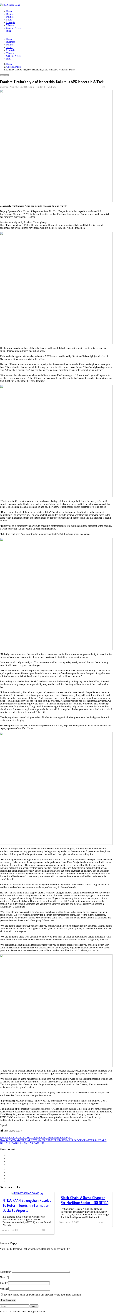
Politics (9, 16)
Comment (6, 1271)
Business (10, 14)
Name (4, 1277)
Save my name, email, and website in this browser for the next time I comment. (42, 1294)
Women (10, 25)
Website (4, 1288)
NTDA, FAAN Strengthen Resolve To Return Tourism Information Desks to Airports (26, 1205)
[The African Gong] (10, 4)
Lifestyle (10, 22)
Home (9, 11)
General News (13, 28)
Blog (8, 31)
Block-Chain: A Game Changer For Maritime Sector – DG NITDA (84, 1200)
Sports (9, 19)
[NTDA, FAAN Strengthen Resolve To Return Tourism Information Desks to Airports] (27, 1193)
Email (4, 1283)
